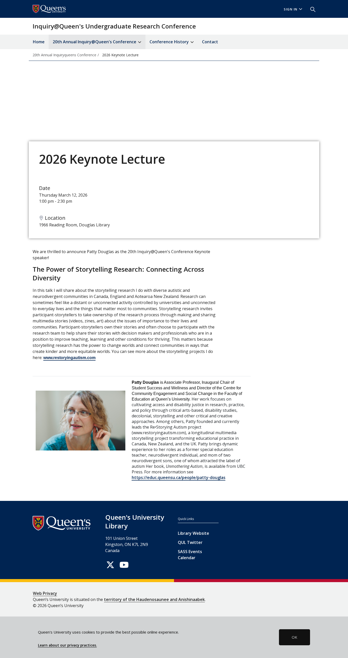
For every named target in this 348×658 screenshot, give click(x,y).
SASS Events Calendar (190, 554)
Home (39, 42)
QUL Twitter (190, 542)
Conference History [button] (170, 42)
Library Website (193, 533)
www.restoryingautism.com (69, 357)
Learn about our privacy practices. (67, 645)
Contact (210, 42)
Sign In (291, 9)
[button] (310, 9)
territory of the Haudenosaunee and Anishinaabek (154, 599)
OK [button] (294, 637)
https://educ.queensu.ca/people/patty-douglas (178, 477)
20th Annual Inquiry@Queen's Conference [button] (95, 42)
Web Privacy (45, 593)
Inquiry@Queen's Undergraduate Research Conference (114, 26)
